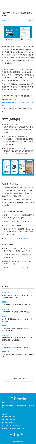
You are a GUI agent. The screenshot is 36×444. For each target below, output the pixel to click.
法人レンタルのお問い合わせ (10, 425)
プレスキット (6, 414)
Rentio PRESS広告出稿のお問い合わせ (13, 428)
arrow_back (4, 4)
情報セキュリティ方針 (8, 416)
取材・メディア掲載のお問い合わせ (12, 419)
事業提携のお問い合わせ (9, 422)
